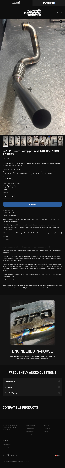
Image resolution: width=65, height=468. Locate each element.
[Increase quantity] (12, 196)
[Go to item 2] (11, 141)
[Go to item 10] (60, 141)
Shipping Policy (30, 425)
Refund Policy (30, 431)
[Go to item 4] (23, 141)
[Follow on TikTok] (17, 455)
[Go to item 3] (17, 141)
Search (46, 431)
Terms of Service (31, 435)
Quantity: (5, 192)
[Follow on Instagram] (8, 455)
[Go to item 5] (29, 141)
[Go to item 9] (54, 141)
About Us (46, 425)
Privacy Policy (30, 428)
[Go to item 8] (48, 141)
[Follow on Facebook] (4, 455)
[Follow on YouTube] (12, 455)
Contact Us (47, 428)
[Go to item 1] (5, 141)
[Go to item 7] (42, 141)
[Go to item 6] (36, 141)
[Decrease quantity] (5, 196)
